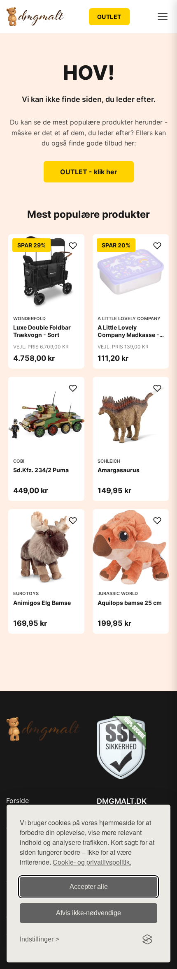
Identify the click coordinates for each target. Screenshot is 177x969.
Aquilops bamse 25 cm (130, 602)
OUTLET (109, 16)
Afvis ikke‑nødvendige (88, 912)
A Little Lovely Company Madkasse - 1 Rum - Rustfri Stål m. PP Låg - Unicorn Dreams (130, 338)
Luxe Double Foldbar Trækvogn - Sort (42, 331)
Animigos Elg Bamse (42, 602)
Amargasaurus (119, 469)
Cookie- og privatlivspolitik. (92, 862)
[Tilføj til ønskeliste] (72, 245)
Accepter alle (89, 886)
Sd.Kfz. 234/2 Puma (41, 469)
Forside (17, 800)
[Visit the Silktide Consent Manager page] (147, 939)
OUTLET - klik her (88, 172)
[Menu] (162, 16)
